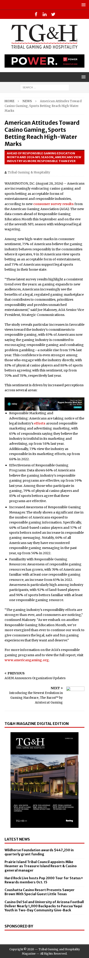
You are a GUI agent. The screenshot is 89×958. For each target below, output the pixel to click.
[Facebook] (36, 14)
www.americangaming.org (27, 660)
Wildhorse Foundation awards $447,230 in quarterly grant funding (39, 852)
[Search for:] (44, 87)
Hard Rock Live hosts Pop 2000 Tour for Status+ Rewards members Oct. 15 (44, 880)
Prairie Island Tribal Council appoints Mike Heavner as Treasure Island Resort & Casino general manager (41, 866)
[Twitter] (53, 14)
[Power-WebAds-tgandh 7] (44, 65)
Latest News (17, 839)
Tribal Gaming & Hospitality (29, 172)
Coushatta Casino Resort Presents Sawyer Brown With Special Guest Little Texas (40, 892)
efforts (39, 423)
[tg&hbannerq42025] (44, 408)
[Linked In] (45, 14)
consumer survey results (53, 204)
